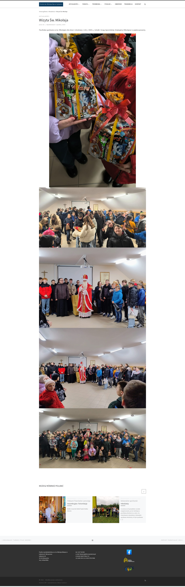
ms (44, 24)
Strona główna (43, 11)
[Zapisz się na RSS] (145, 580)
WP (45, 582)
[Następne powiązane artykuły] (144, 491)
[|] (51, 4)
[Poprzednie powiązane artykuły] (139, 491)
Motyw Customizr (62, 582)
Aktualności (52, 11)
